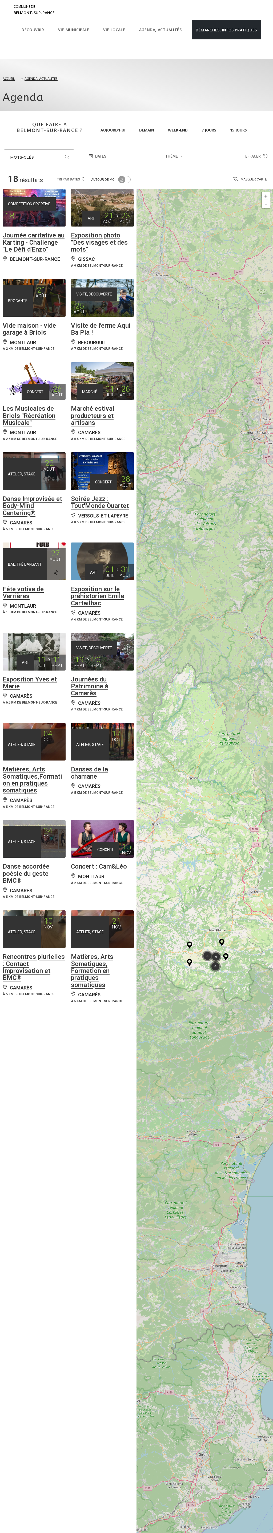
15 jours (238, 130)
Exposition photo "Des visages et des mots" (99, 242)
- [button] (266, 204)
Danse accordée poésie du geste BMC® (26, 873)
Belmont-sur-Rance (34, 9)
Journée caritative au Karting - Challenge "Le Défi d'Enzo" (34, 242)
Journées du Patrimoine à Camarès (89, 686)
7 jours (209, 130)
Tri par (68, 179)
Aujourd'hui (113, 130)
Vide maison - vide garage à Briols (29, 329)
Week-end (178, 130)
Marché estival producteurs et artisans (92, 415)
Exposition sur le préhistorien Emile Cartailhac (97, 596)
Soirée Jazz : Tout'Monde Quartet (100, 502)
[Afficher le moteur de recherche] (23, 49)
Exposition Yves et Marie (30, 683)
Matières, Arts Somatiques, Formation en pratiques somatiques (92, 971)
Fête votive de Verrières (23, 592)
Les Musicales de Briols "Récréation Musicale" (29, 415)
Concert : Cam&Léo (99, 866)
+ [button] (266, 196)
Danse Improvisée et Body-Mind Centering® (32, 506)
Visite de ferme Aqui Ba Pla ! (101, 329)
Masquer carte (254, 179)
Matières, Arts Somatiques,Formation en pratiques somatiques (32, 780)
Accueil (9, 78)
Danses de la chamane (89, 773)
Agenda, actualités (41, 78)
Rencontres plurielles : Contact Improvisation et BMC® (34, 967)
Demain (146, 130)
